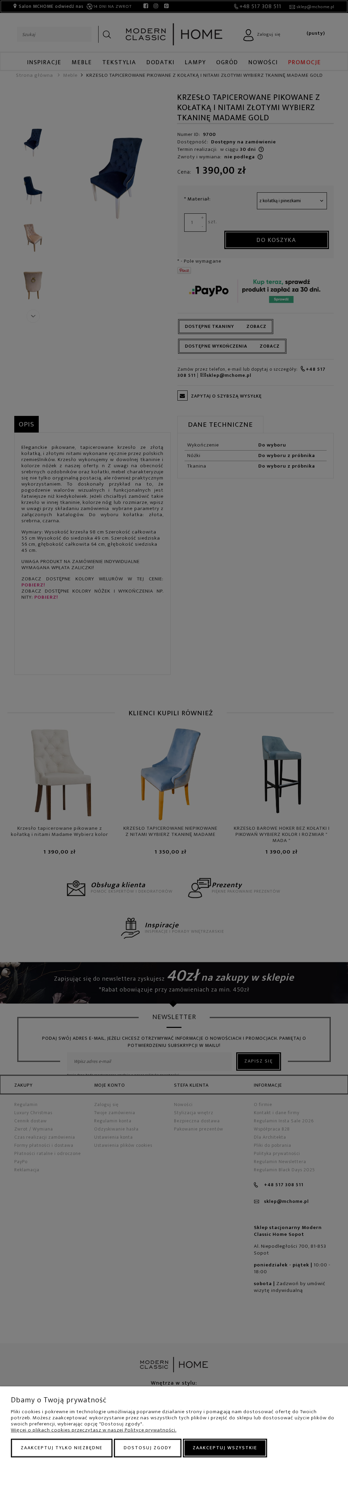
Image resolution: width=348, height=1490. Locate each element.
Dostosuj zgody (148, 1448)
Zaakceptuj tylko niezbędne (62, 1448)
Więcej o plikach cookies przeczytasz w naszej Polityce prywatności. (93, 1430)
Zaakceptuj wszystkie (225, 1448)
